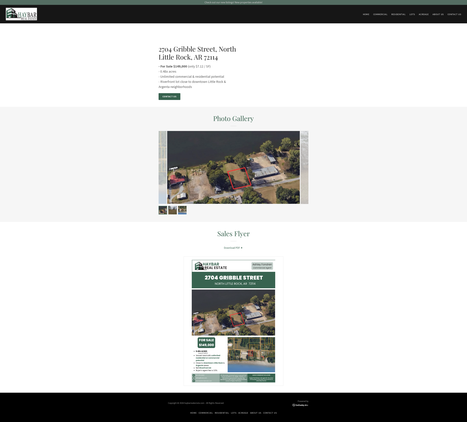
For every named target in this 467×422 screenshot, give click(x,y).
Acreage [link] (424, 14)
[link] (21, 13)
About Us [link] (438, 14)
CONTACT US (169, 96)
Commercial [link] (380, 14)
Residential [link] (398, 14)
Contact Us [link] (454, 14)
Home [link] (366, 14)
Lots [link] (412, 14)
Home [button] (193, 412)
